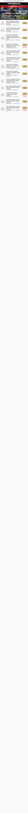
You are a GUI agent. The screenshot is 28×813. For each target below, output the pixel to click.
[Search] (26, 3)
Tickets (24, 29)
